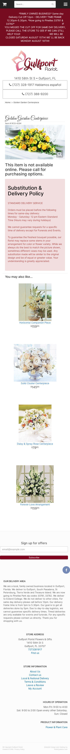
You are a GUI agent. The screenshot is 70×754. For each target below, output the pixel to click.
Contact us (35, 674)
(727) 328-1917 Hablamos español (36, 85)
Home (8, 102)
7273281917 (35, 649)
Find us (35, 652)
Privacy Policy (19, 749)
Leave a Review (35, 685)
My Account (35, 688)
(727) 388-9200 (36, 94)
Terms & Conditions (35, 681)
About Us (35, 671)
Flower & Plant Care (56, 727)
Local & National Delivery (35, 678)
